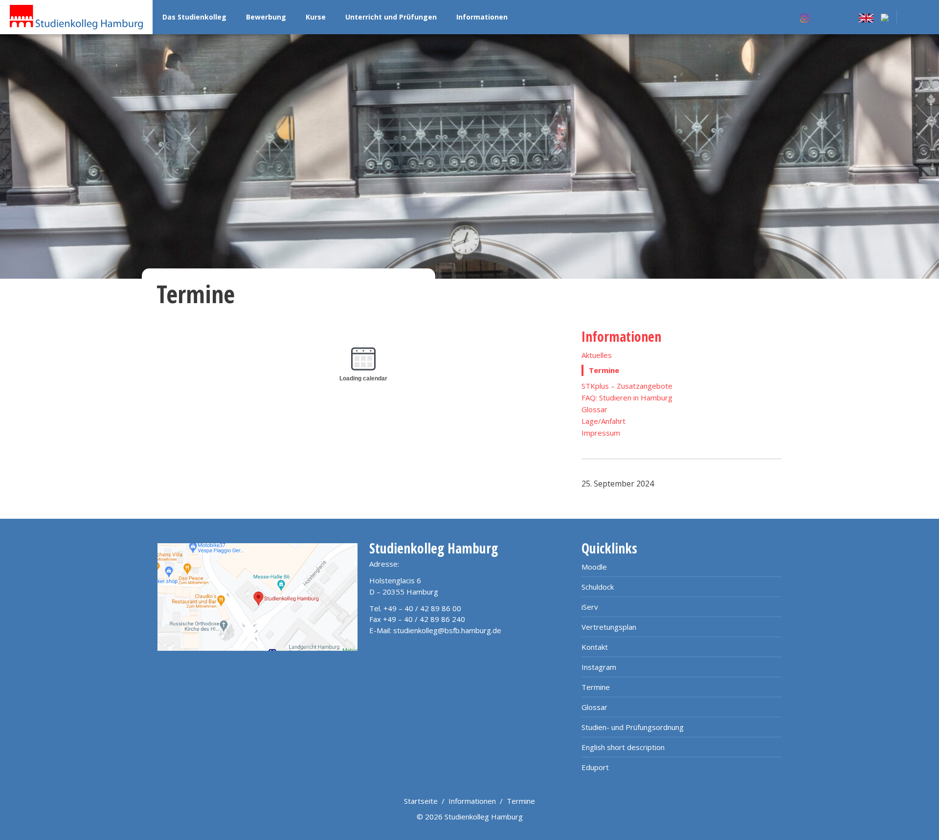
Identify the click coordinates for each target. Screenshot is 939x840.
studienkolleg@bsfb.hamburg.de (447, 630)
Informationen (482, 17)
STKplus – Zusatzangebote (626, 386)
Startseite (421, 801)
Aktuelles (596, 355)
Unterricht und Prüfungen (391, 17)
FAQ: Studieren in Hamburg (626, 397)
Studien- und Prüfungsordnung (632, 727)
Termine (595, 687)
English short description (623, 747)
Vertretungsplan (608, 627)
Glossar (594, 409)
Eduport (595, 767)
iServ (589, 607)
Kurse (316, 17)
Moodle (594, 567)
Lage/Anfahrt (603, 421)
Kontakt (594, 647)
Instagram (598, 667)
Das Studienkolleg (194, 17)
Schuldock (597, 587)
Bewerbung (266, 17)
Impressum (600, 433)
